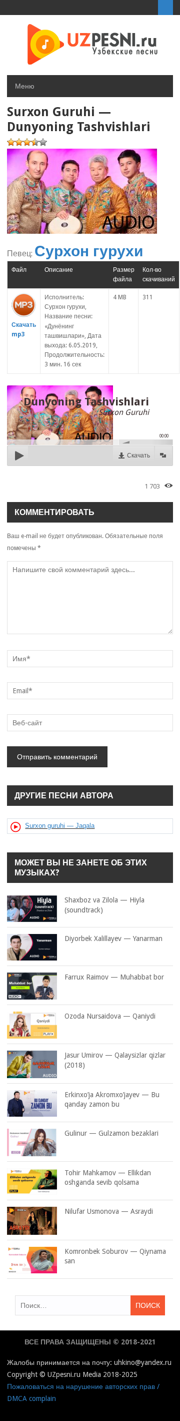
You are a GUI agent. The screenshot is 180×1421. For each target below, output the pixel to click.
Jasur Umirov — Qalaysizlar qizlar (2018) (115, 1060)
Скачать (138, 455)
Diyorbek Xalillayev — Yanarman (113, 938)
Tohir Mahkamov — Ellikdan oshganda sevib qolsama (107, 1178)
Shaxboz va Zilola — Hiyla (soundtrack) (104, 905)
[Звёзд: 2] (19, 142)
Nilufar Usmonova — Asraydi (108, 1211)
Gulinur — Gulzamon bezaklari (111, 1133)
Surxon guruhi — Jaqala (59, 825)
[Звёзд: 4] (35, 142)
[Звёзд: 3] (27, 142)
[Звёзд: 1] (11, 142)
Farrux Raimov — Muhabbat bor (114, 977)
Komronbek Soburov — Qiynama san (115, 1256)
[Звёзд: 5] (43, 142)
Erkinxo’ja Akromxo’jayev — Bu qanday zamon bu (112, 1100)
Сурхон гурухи (88, 251)
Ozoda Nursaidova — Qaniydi (110, 1016)
